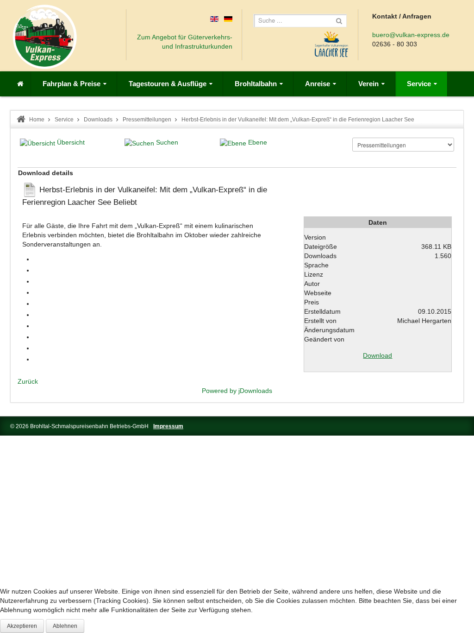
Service (64, 119)
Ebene (257, 142)
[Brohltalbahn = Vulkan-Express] (44, 36)
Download (377, 355)
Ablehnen (65, 626)
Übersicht (71, 142)
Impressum (168, 426)
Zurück (28, 381)
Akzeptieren (22, 626)
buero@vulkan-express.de (410, 34)
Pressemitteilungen (147, 119)
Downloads (98, 119)
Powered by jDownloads (237, 390)
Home (36, 119)
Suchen (167, 142)
